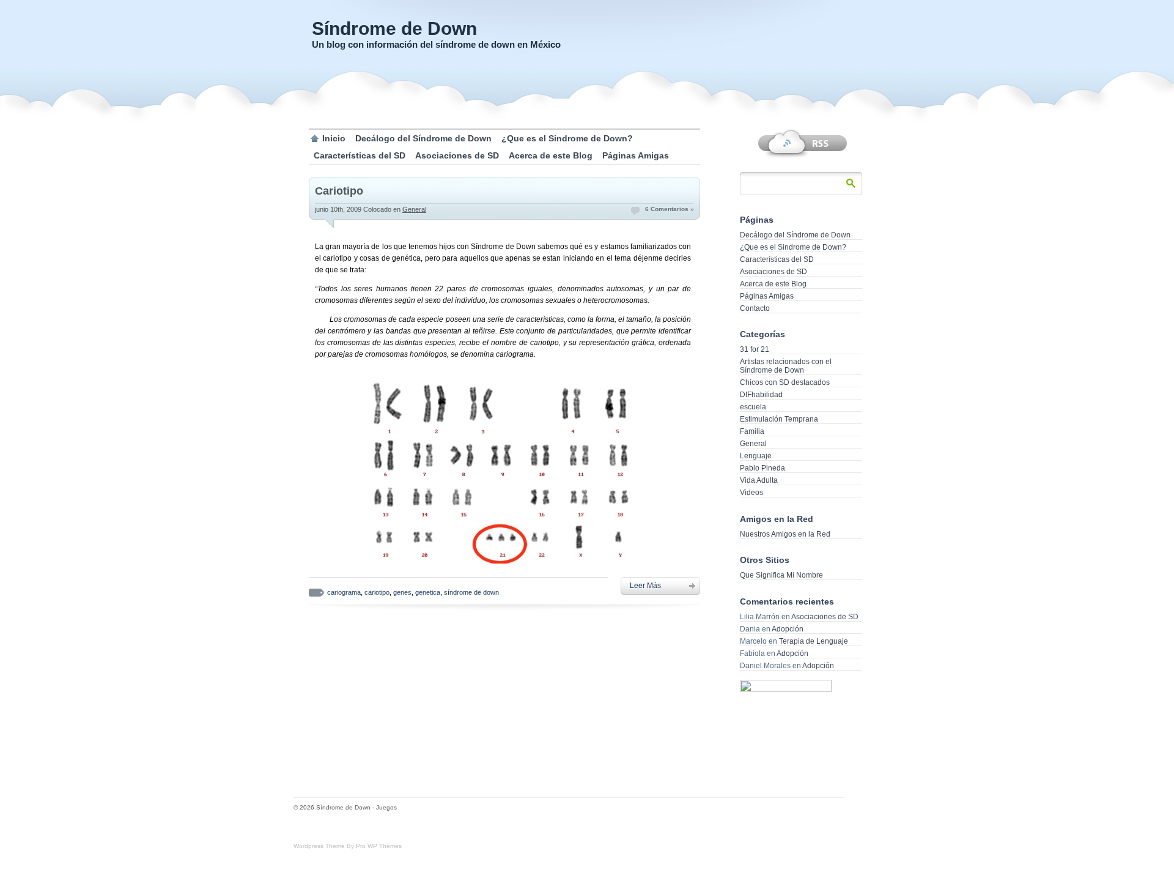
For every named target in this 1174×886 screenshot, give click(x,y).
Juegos (386, 807)
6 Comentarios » (669, 209)
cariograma (344, 592)
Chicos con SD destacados (785, 382)
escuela (753, 407)
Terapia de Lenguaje (813, 641)
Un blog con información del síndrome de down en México (436, 44)
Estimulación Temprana (779, 419)
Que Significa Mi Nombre (781, 575)
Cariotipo (339, 191)
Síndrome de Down (394, 28)
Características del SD (359, 155)
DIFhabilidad (761, 394)
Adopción (787, 629)
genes (402, 592)
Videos (751, 492)
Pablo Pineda (762, 468)
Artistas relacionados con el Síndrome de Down (786, 365)
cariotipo (376, 592)
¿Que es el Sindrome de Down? (567, 138)
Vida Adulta (759, 480)
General (414, 209)
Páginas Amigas (635, 155)
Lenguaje (756, 456)
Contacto (755, 308)
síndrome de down (471, 592)
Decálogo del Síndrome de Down (423, 138)
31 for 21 (754, 349)
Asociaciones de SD (457, 155)
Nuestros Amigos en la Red (785, 534)
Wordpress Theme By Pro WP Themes (348, 846)
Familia (752, 431)
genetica (427, 592)
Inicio (333, 138)
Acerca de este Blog (551, 155)
